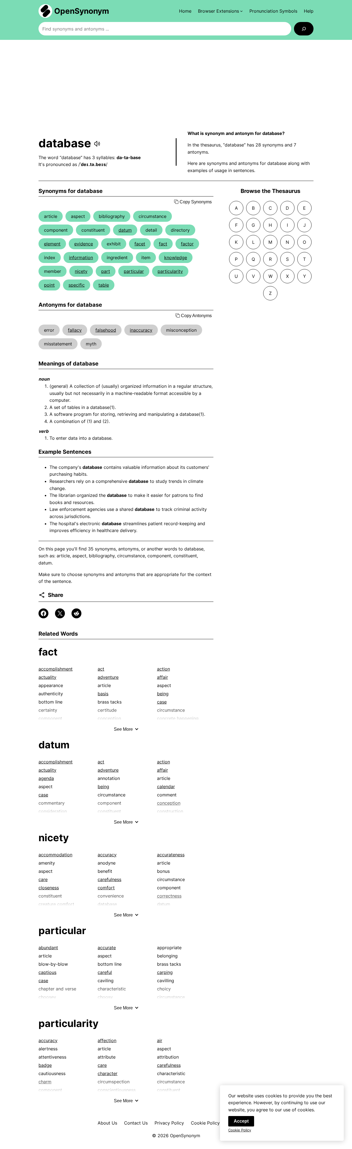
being (163, 693)
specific (76, 285)
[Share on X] (60, 613)
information (81, 257)
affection (107, 1040)
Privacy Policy (169, 1123)
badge (45, 1065)
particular (134, 271)
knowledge (175, 257)
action (163, 669)
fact (163, 244)
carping (165, 972)
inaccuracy (141, 330)
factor (187, 244)
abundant (48, 947)
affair (162, 677)
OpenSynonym (81, 11)
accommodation (55, 854)
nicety (81, 271)
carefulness (109, 879)
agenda (46, 778)
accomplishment (55, 669)
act (101, 669)
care (43, 879)
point (49, 285)
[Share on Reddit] (76, 613)
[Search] (304, 28)
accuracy (107, 854)
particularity (170, 271)
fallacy (75, 330)
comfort (106, 887)
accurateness (171, 854)
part (105, 271)
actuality (47, 677)
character (107, 1073)
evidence (83, 244)
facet (139, 244)
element (52, 244)
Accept (241, 1121)
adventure (108, 677)
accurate (107, 947)
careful (105, 972)
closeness (48, 887)
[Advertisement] (176, 84)
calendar (166, 786)
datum (125, 230)
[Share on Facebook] (43, 613)
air (159, 1040)
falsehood (105, 330)
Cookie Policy (205, 1123)
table (103, 285)
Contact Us (136, 1123)
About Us (107, 1123)
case (162, 702)
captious (47, 972)
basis (103, 693)
